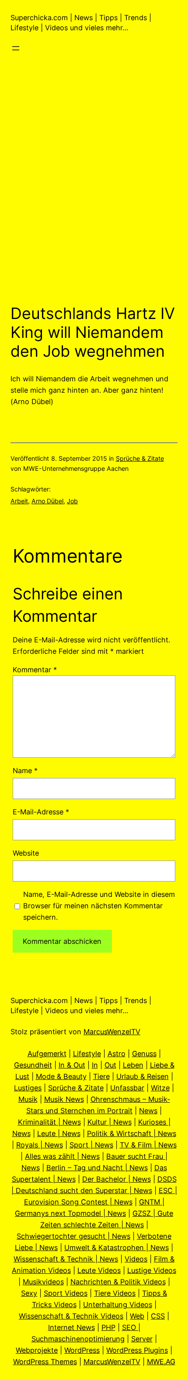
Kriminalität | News (49, 1122)
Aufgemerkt (47, 1053)
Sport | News (91, 1144)
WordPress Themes (45, 1361)
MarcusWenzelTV (112, 1031)
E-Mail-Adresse (41, 811)
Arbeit (19, 501)
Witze (160, 1087)
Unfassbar (127, 1087)
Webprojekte (37, 1350)
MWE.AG (161, 1361)
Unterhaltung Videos (117, 1304)
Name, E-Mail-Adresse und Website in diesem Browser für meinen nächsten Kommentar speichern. (99, 905)
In (95, 1065)
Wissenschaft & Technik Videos (71, 1316)
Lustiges (28, 1087)
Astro (116, 1053)
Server (142, 1338)
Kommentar (35, 669)
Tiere (101, 1076)
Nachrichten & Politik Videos (118, 1281)
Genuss (144, 1053)
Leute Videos (99, 1270)
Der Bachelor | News (116, 1179)
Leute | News (58, 1133)
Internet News (71, 1327)
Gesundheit (33, 1065)
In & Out (72, 1065)
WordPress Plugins (137, 1350)
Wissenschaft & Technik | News (66, 1259)
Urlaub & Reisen (142, 1076)
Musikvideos (43, 1281)
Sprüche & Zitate (140, 458)
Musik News (64, 1099)
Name (25, 770)
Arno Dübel (47, 501)
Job (72, 501)
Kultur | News (109, 1122)
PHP (108, 1327)
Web (137, 1316)
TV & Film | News (148, 1144)
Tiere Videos (115, 1293)
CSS (158, 1316)
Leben (133, 1065)
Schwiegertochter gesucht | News (73, 1236)
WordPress (82, 1350)
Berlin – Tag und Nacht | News (97, 1167)
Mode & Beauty (61, 1076)
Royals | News (39, 1144)
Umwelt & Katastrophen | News (116, 1247)
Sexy (29, 1293)
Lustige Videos (151, 1270)
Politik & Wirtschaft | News (131, 1133)
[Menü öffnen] (15, 48)
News (148, 1110)
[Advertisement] (94, 192)
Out (110, 1065)
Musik (28, 1099)
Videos (136, 1259)
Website (26, 853)
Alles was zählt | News (62, 1156)
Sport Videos (65, 1293)
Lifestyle (87, 1053)
